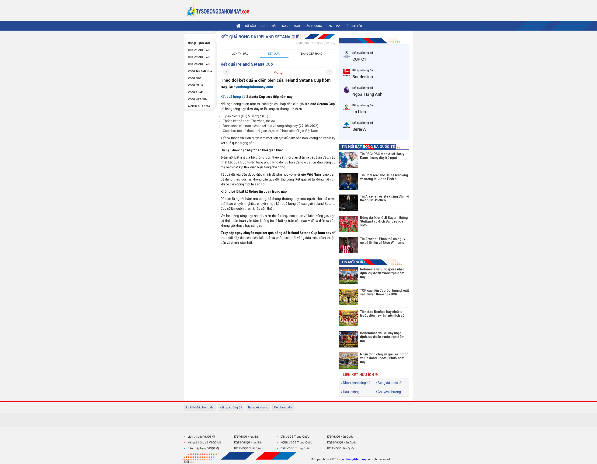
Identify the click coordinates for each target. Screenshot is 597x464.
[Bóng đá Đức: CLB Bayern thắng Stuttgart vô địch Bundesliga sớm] (348, 224)
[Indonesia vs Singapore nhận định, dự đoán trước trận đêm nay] (348, 275)
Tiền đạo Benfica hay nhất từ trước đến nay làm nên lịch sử (382, 313)
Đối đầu (250, 26)
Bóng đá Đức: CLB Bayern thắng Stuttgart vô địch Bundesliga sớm (384, 221)
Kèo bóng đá (283, 407)
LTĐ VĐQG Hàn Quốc (340, 436)
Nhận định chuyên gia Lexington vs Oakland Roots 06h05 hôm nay (384, 358)
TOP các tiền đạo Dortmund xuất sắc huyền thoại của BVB (384, 292)
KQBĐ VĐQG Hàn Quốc (342, 442)
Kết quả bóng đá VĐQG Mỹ (204, 442)
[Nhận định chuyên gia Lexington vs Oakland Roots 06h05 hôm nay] (348, 360)
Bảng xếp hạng (312, 53)
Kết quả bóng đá (231, 407)
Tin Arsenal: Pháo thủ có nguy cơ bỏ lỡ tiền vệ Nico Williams (382, 240)
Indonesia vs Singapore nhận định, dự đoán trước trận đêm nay (382, 273)
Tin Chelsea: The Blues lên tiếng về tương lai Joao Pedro (384, 177)
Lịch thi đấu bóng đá (200, 407)
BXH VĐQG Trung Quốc (295, 448)
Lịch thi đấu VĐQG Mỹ (201, 436)
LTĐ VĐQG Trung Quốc (295, 436)
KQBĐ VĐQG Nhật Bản (248, 442)
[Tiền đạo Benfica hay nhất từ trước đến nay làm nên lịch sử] (348, 318)
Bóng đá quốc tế (389, 383)
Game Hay (333, 26)
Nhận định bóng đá (356, 383)
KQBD (286, 26)
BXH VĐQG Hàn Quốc (341, 448)
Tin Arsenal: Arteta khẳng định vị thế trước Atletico (384, 198)
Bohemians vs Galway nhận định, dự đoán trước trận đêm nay (382, 336)
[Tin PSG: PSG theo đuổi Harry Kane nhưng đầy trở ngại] (348, 160)
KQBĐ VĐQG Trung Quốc (296, 442)
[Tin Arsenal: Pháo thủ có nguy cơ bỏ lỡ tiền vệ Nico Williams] (348, 245)
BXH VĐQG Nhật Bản (247, 448)
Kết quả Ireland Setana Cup (247, 64)
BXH (297, 26)
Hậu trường (313, 26)
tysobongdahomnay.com (253, 87)
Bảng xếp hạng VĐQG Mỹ (203, 448)
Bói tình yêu (353, 26)
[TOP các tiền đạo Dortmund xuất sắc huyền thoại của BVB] (348, 297)
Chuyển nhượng (389, 392)
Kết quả (274, 53)
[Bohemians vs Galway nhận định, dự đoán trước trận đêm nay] (348, 339)
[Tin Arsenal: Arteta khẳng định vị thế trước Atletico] (348, 203)
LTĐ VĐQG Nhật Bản (247, 436)
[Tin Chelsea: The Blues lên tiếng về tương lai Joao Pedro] (348, 181)
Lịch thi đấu (269, 26)
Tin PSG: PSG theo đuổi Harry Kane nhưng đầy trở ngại (382, 155)
